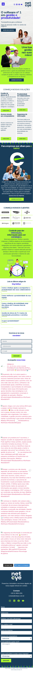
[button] (3, 4)
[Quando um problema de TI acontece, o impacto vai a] (16, 452)
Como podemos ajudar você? (10, 642)
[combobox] (3, 621)
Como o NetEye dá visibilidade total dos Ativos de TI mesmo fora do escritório (15, 305)
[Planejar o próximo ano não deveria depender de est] (16, 483)
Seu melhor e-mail (6, 624)
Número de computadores (9, 636)
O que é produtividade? (10, 321)
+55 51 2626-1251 (16, 593)
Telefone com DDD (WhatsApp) (11, 618)
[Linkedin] (17, 4)
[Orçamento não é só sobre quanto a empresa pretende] (16, 388)
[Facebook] (19, 4)
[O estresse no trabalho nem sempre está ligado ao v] (16, 515)
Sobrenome (4, 613)
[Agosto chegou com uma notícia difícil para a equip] (16, 420)
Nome (3, 607)
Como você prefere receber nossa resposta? (15, 653)
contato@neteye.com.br (16, 596)
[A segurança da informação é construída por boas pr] (16, 547)
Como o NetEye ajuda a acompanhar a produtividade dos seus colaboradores (16, 289)
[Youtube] (21, 4)
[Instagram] (14, 4)
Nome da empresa (6, 630)
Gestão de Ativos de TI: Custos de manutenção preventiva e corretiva (14, 314)
